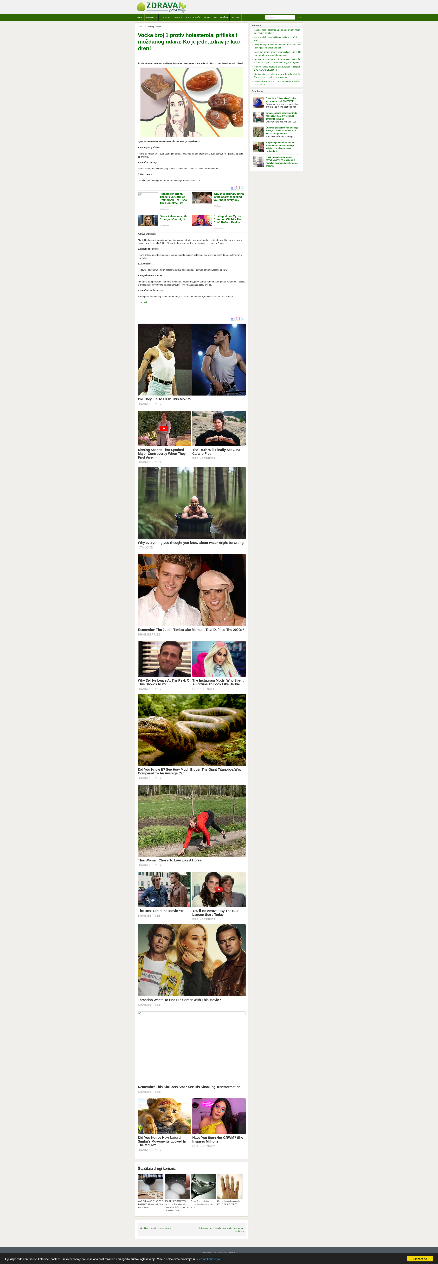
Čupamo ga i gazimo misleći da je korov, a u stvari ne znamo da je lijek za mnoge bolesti (282, 131)
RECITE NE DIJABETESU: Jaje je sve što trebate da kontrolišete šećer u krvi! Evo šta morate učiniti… (177, 1205)
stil (145, 302)
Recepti (235, 17)
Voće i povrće (193, 17)
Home (140, 17)
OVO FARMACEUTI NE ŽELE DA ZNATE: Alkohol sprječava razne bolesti (150, 1204)
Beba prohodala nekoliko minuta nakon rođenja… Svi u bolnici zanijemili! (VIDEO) (281, 116)
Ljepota (178, 17)
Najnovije (151, 17)
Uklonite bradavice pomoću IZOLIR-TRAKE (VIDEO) (228, 1202)
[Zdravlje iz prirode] (161, 13)
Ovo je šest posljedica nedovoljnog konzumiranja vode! (201, 1204)
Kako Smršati (221, 17)
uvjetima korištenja (208, 1259)
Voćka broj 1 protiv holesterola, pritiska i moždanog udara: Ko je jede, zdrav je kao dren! (189, 41)
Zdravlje (165, 17)
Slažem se (420, 1258)
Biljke (207, 17)
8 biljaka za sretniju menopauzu (156, 1228)
